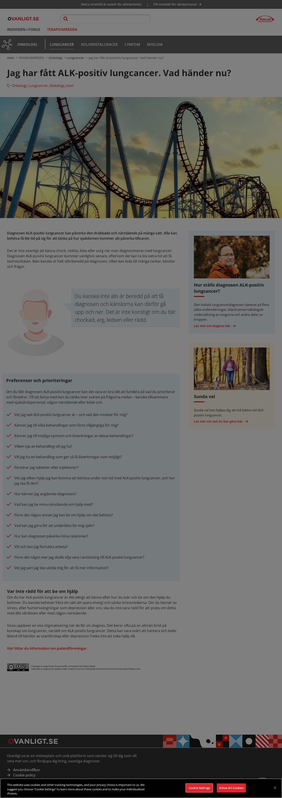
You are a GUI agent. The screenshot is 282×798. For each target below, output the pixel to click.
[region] (141, 788)
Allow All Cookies (231, 788)
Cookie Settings (199, 788)
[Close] (275, 787)
